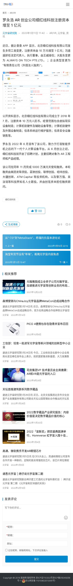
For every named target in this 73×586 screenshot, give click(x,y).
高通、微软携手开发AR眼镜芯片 (22, 451)
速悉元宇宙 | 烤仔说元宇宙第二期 (23, 473)
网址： (10, 543)
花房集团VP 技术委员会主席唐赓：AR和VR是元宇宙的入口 (48, 371)
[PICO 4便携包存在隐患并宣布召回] (14, 329)
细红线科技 (10, 199)
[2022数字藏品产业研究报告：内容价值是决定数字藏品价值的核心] (14, 417)
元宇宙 (61, 33)
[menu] (67, 4)
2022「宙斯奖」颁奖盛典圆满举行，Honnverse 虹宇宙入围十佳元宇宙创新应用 (47, 433)
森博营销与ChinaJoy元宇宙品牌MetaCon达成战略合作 (36, 301)
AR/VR (52, 33)
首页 (5, 13)
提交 (36, 559)
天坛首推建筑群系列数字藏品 (20, 389)
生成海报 (12, 224)
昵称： (10, 526)
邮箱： (10, 535)
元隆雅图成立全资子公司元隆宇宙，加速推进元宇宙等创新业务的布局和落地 (48, 283)
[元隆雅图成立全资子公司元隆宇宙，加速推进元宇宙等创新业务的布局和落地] (14, 287)
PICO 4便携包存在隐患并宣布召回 (47, 324)
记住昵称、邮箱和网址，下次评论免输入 (27, 550)
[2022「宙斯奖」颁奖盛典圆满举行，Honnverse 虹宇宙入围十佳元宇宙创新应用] (14, 437)
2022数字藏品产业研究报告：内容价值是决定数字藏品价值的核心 (48, 414)
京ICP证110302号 (44, 577)
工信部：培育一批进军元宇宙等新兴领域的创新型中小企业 (36, 345)
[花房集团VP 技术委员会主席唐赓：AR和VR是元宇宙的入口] (14, 375)
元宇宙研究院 (10, 33)
